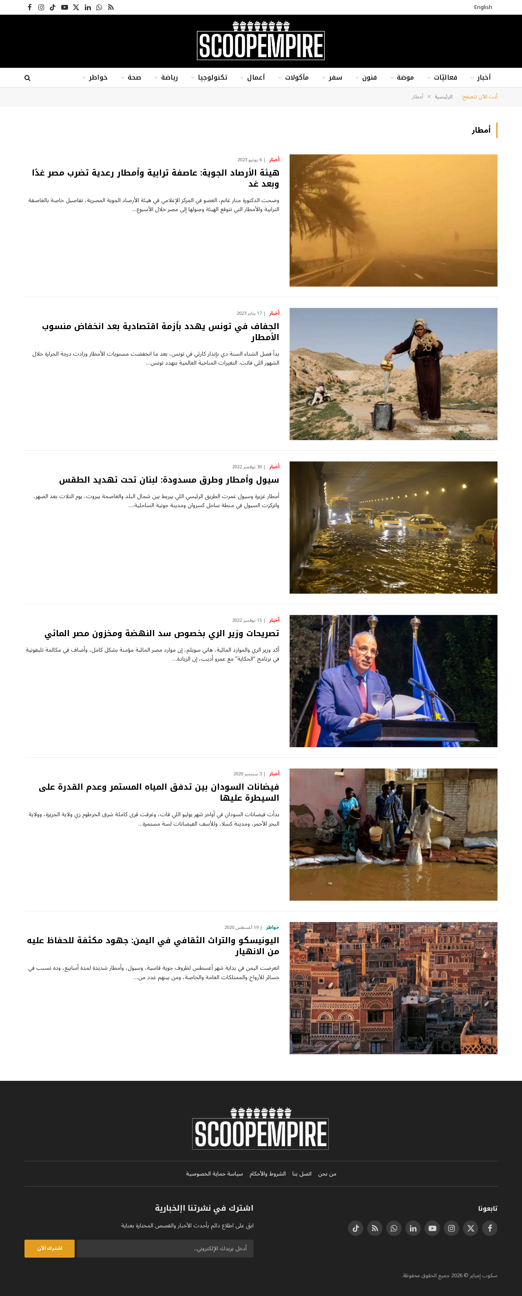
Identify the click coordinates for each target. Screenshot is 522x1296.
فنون (369, 77)
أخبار (484, 77)
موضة (405, 77)
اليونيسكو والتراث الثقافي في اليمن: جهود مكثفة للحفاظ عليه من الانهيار (153, 946)
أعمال (256, 77)
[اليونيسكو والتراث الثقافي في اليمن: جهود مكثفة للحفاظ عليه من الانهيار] (394, 988)
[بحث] (28, 78)
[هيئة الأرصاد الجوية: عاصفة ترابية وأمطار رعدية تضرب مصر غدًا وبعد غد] (394, 220)
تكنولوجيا (212, 77)
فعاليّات (445, 77)
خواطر (98, 77)
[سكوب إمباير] (261, 41)
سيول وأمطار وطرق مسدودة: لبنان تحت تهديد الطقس (169, 479)
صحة (134, 77)
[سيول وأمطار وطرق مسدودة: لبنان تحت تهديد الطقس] (394, 527)
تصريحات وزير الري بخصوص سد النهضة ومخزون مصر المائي (161, 633)
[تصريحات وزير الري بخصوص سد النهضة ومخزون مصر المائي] (394, 681)
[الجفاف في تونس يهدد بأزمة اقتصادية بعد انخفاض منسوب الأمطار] (394, 374)
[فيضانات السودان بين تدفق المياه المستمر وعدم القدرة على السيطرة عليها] (394, 834)
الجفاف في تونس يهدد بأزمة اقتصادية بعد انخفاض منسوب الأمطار (160, 332)
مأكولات (297, 77)
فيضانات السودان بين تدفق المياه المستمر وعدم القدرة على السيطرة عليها (159, 793)
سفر (335, 77)
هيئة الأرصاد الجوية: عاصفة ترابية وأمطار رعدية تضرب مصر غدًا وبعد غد (155, 178)
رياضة (169, 77)
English (483, 7)
